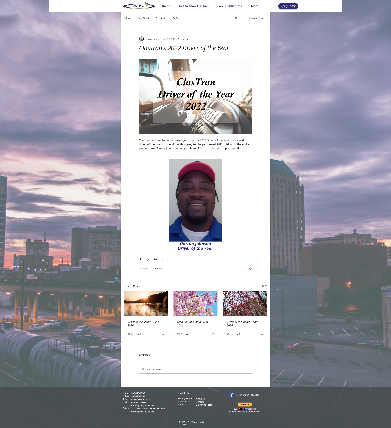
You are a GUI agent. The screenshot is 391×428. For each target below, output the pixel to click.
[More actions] (250, 39)
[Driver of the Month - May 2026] (196, 303)
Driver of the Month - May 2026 (192, 323)
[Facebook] (231, 394)
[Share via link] (162, 259)
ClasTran (176, 18)
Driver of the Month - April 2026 (242, 323)
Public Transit (143, 18)
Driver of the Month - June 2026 (143, 323)
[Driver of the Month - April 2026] (245, 303)
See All (263, 285)
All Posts (127, 18)
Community (161, 18)
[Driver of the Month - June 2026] (146, 303)
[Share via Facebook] (140, 259)
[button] (236, 18)
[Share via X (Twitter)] (147, 259)
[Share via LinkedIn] (155, 259)
